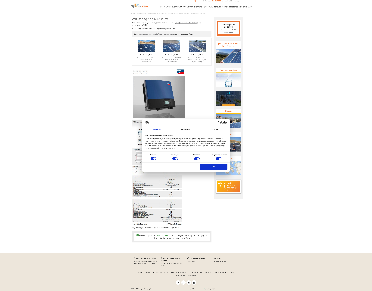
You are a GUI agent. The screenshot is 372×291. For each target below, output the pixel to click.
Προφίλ (228, 111)
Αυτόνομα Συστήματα (174, 7)
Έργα (240, 7)
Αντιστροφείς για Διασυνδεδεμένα (178, 13)
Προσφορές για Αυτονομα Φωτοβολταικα (228, 44)
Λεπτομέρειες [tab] (186, 129)
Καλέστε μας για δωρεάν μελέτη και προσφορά (228, 28)
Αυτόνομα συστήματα (160, 272)
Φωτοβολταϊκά (208, 7)
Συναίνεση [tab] (157, 129)
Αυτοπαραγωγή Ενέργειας (192, 7)
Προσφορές (233, 7)
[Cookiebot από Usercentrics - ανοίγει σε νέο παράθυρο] (219, 122)
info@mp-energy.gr (220, 261)
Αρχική (133, 13)
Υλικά (162, 13)
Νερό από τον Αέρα (221, 7)
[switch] (175, 158)
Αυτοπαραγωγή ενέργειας (179, 272)
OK (214, 167)
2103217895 (191, 261)
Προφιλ (162, 7)
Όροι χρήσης (180, 276)
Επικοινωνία (247, 7)
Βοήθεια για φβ (153, 13)
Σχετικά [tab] (215, 129)
